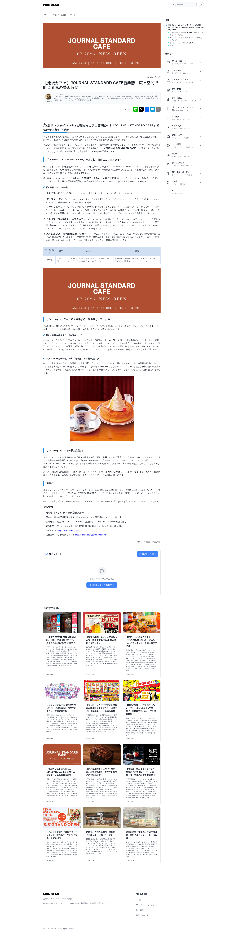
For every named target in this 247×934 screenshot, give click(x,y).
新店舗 (63, 15)
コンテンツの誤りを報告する (149, 542)
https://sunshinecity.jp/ (68, 530)
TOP (45, 15)
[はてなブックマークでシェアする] (152, 109)
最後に (172, 46)
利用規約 (140, 910)
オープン (73, 15)
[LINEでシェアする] (135, 109)
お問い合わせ (142, 915)
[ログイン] (201, 4)
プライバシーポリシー (146, 905)
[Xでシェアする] (141, 109)
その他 (53, 15)
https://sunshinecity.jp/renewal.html (90, 535)
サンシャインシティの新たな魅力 (181, 43)
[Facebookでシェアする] (147, 109)
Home (138, 900)
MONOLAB (54, 929)
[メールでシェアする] (158, 109)
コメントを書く (149, 554)
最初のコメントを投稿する (102, 585)
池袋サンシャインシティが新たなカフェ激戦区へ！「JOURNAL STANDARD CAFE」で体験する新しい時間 (186, 27)
